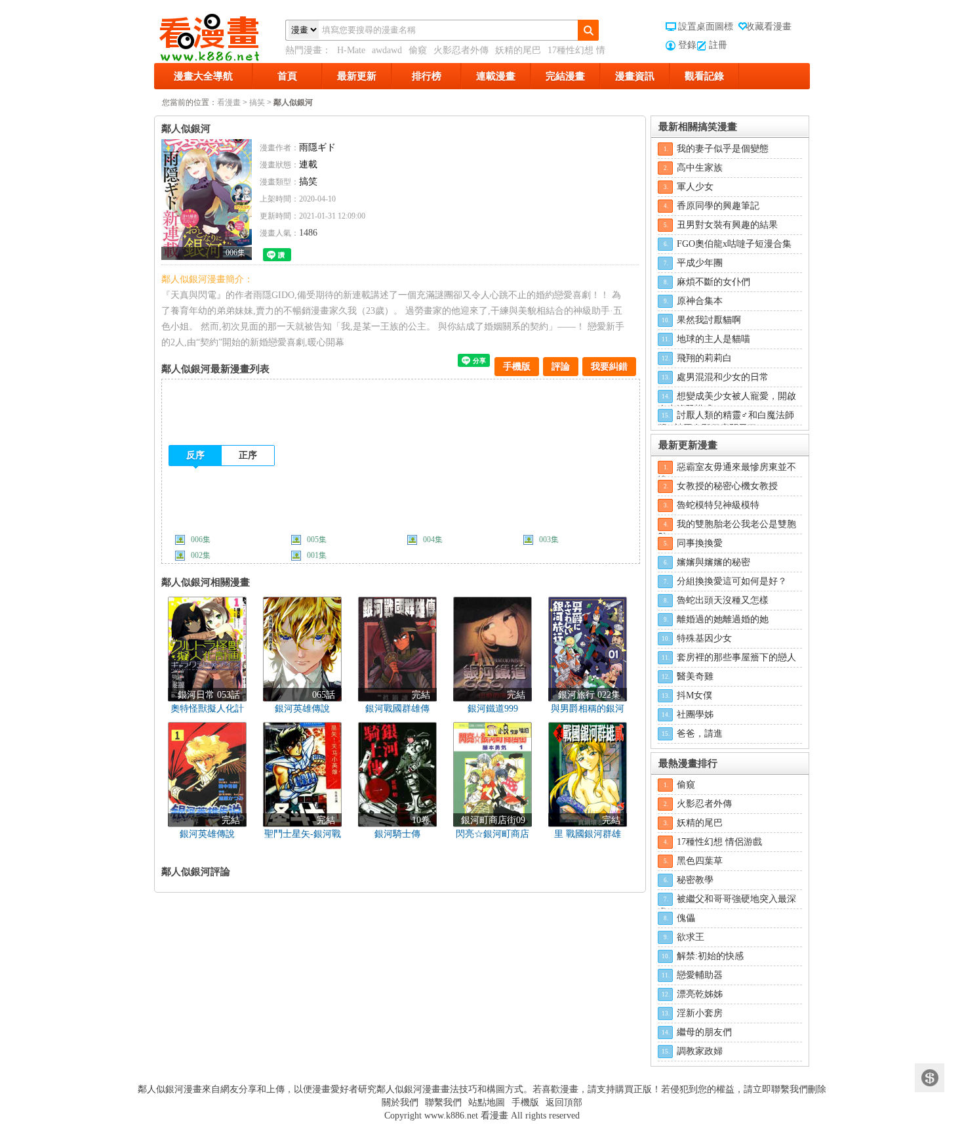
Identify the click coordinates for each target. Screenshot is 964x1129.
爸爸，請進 (700, 733)
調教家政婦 (700, 1051)
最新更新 (356, 76)
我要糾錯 (609, 367)
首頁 (287, 76)
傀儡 (686, 918)
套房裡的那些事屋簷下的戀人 (736, 657)
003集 (549, 539)
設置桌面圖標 (705, 27)
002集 (201, 555)
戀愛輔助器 (700, 975)
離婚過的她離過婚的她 (723, 619)
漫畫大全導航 (203, 76)
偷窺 (418, 50)
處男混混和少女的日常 (723, 377)
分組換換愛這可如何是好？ (732, 581)
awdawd (387, 50)
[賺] (929, 1078)
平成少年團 (700, 263)
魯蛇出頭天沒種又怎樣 (723, 600)
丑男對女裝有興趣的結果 (727, 225)
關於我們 (400, 1102)
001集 (317, 555)
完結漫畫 (565, 76)
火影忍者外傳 (461, 50)
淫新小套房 (700, 1013)
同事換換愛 (700, 543)
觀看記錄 (704, 76)
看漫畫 (229, 102)
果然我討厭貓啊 (709, 320)
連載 (308, 164)
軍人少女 (695, 187)
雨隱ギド (317, 147)
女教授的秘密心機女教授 (727, 486)
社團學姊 (695, 714)
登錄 (687, 45)
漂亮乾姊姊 (700, 994)
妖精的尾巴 (518, 50)
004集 (433, 539)
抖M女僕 (694, 695)
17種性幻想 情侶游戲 (719, 842)
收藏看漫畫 (769, 27)
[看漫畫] (219, 35)
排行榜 (426, 76)
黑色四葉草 (700, 861)
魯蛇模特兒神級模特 (718, 505)
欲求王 (690, 937)
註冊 (718, 45)
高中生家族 (700, 168)
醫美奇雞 (695, 676)
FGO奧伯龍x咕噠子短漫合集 (734, 244)
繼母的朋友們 (704, 1032)
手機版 (517, 367)
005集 (317, 539)
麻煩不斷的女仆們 (713, 282)
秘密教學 (695, 880)
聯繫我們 (443, 1102)
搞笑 (257, 102)
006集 (201, 539)
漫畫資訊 (634, 76)
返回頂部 (564, 1102)
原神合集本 (700, 301)
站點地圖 (486, 1102)
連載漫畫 (495, 76)
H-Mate (351, 50)
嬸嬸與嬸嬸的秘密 (713, 562)
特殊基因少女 (704, 638)
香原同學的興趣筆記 (718, 206)
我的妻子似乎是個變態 (723, 149)
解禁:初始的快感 (710, 956)
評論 (561, 367)
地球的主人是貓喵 (713, 339)
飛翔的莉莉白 (704, 358)
